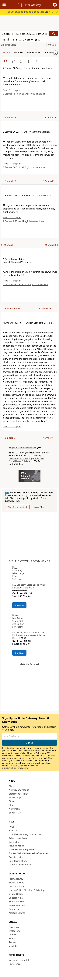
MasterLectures (17, 912)
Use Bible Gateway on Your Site (25, 834)
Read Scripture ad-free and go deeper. (30, 11)
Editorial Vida (16, 897)
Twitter (12, 942)
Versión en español (19, 960)
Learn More (39, 507)
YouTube (13, 946)
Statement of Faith (18, 793)
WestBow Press (17, 905)
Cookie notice (16, 857)
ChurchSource (16, 886)
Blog (11, 805)
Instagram (14, 930)
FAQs (11, 826)
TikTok (12, 938)
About (12, 786)
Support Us (15, 812)
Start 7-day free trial (17, 507)
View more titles (29, 663)
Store (12, 801)
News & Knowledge (19, 789)
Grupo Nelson (16, 893)
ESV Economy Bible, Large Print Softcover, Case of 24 (28, 586)
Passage (6, 52)
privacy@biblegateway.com (14, 768)
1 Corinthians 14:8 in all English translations (25, 284)
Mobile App (15, 797)
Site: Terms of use (18, 860)
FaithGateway (16, 878)
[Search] (53, 33)
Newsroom (14, 808)
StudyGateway (16, 882)
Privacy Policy (18, 765)
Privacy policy (16, 845)
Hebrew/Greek (34, 52)
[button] (55, 5)
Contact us (14, 841)
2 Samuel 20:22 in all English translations (24, 167)
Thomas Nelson (17, 901)
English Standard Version (22, 447)
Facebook (14, 927)
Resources (18, 52)
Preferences (15, 963)
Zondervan (14, 909)
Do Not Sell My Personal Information (29, 853)
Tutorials (13, 830)
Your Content (50, 52)
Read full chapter (12, 90)
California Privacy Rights (22, 849)
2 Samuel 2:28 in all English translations (23, 221)
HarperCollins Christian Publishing (27, 890)
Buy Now (19, 605)
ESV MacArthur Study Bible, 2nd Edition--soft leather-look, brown (29, 634)
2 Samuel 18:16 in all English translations (24, 93)
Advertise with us (18, 838)
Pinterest (13, 934)
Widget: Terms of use (20, 864)
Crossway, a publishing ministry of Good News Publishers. (26, 460)
